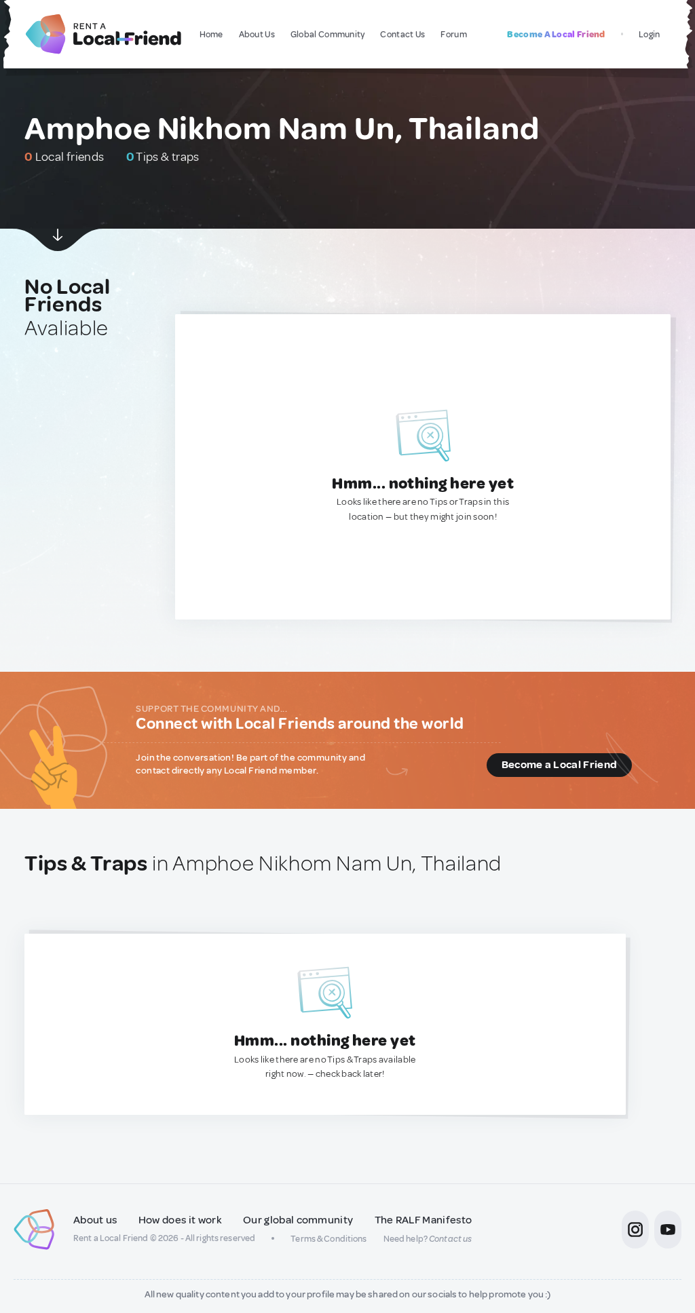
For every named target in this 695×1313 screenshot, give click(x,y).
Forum (453, 34)
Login (649, 34)
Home (211, 34)
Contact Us (402, 34)
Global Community (327, 34)
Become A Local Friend (556, 34)
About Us (257, 34)
